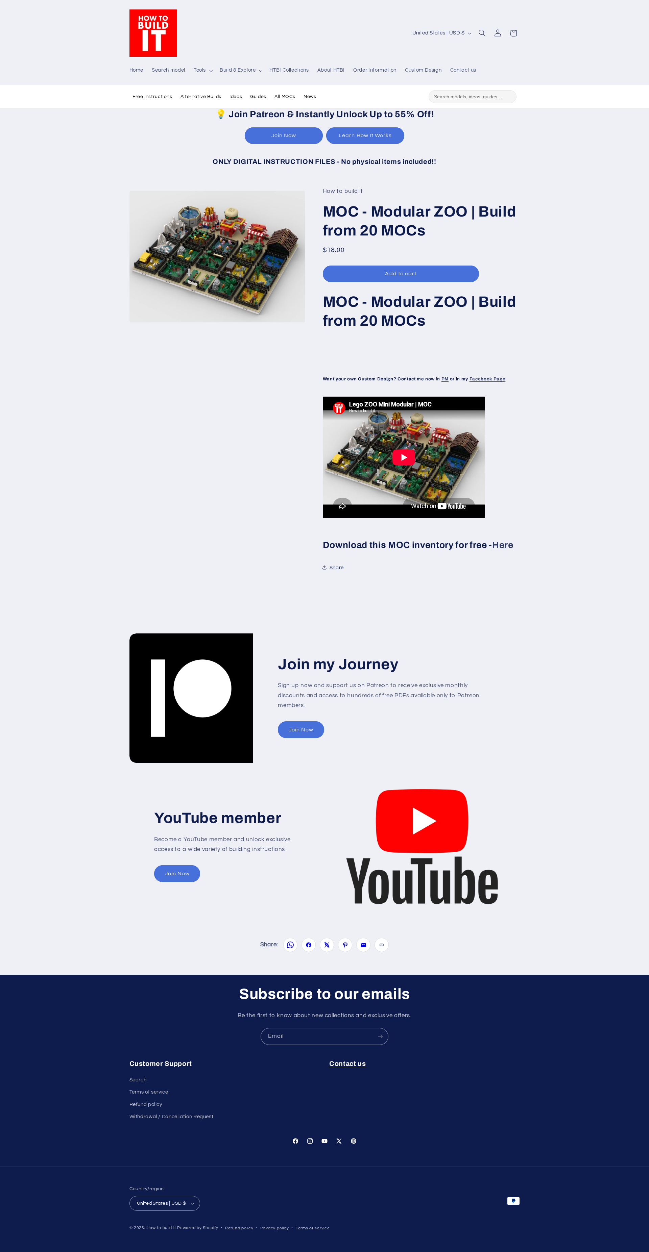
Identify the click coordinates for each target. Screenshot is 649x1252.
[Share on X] (327, 945)
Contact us (347, 1063)
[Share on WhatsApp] (290, 945)
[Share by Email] (363, 945)
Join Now (283, 135)
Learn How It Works (365, 135)
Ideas (236, 96)
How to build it (162, 1228)
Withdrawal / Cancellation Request (171, 1117)
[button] (202, 70)
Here (502, 545)
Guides (258, 96)
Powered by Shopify (197, 1228)
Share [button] (337, 567)
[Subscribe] (380, 1036)
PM (445, 379)
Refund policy (145, 1104)
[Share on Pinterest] (345, 945)
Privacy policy (274, 1228)
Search (138, 1079)
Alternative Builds (201, 96)
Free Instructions (152, 96)
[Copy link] (382, 945)
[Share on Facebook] (309, 945)
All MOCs (284, 96)
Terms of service (148, 1092)
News (310, 96)
